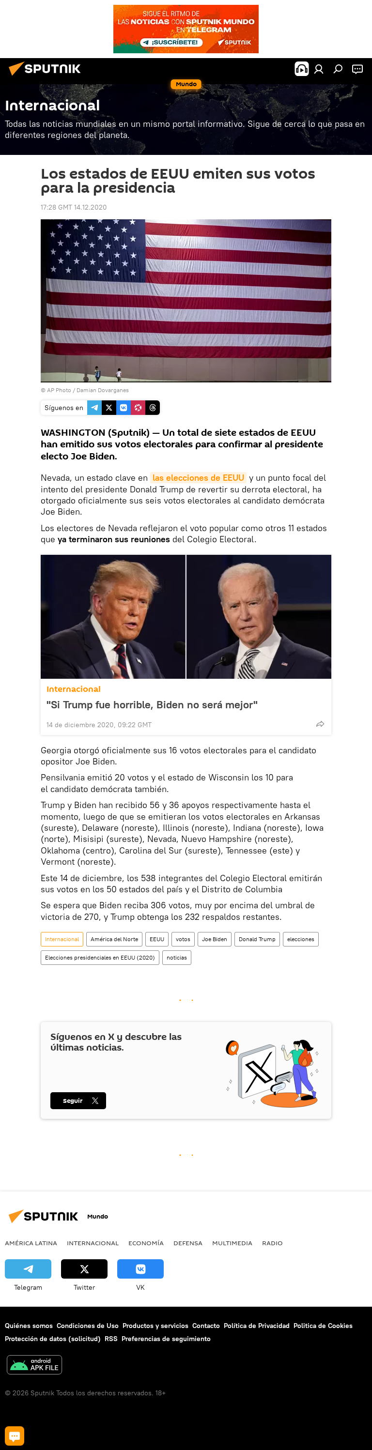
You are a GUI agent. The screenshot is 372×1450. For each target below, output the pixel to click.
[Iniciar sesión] (318, 68)
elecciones (300, 939)
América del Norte (114, 939)
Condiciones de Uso (88, 1325)
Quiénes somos (29, 1325)
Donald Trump (257, 939)
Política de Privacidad (257, 1325)
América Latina (31, 1242)
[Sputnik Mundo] (47, 77)
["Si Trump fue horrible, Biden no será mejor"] (186, 617)
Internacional (73, 689)
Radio (272, 1242)
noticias (177, 957)
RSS (111, 1338)
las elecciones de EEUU (198, 477)
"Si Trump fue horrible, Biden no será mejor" (152, 704)
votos (183, 939)
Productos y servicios (155, 1325)
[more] (320, 723)
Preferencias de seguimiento (166, 1338)
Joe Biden (214, 939)
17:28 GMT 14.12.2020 (74, 207)
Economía (146, 1242)
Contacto (206, 1325)
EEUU (157, 939)
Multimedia (232, 1242)
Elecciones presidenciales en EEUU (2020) (100, 957)
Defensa (187, 1242)
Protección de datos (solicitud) (53, 1338)
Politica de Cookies (323, 1325)
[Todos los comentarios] (14, 1436)
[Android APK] (34, 1366)
